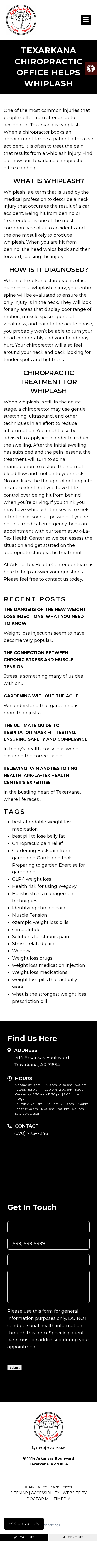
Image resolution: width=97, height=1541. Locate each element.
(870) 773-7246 (31, 1133)
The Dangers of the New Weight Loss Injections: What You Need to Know (45, 616)
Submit (14, 1367)
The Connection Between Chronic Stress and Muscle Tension (39, 659)
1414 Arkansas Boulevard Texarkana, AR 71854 (41, 1061)
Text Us (75, 1537)
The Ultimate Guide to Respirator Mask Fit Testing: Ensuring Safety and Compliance (45, 732)
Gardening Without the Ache (41, 695)
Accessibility (45, 1492)
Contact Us (26, 1523)
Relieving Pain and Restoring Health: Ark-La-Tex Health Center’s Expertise (40, 775)
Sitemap (19, 1492)
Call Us (26, 1537)
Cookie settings (48, 1525)
